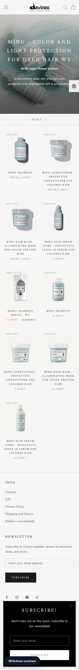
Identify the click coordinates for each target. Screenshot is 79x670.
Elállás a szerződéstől (20, 521)
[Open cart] (73, 7)
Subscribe (40, 655)
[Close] (70, 606)
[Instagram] (16, 597)
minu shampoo (20, 172)
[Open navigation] (6, 7)
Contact (10, 492)
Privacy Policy (14, 507)
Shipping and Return (19, 514)
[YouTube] (27, 597)
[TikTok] (37, 597)
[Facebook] (6, 597)
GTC (8, 499)
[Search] (65, 7)
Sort (38, 119)
